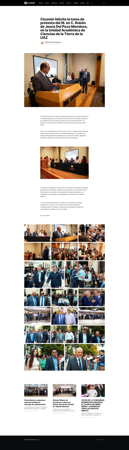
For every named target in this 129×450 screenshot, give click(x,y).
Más (88, 3)
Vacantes (61, 3)
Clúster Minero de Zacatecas (53, 42)
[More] (92, 3)
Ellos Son (68, 3)
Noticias (41, 3)
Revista (47, 3)
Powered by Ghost (101, 439)
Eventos (82, 3)
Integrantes (54, 3)
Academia (75, 3)
